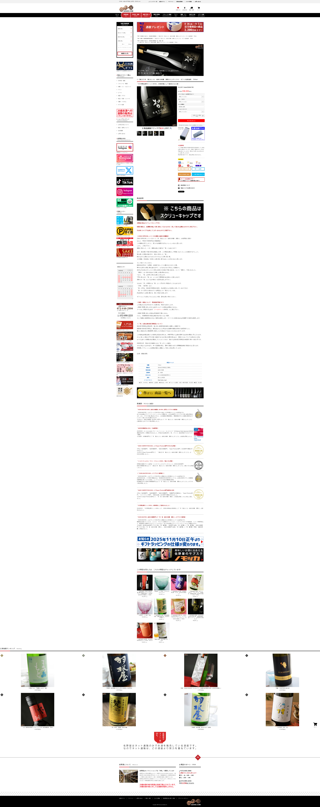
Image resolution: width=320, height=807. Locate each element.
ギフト (182, 163)
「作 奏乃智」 (180, 527)
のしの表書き (181, 104)
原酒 (182, 166)
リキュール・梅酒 (123, 83)
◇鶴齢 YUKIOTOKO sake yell (282, 688)
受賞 (199, 163)
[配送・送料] (191, 8)
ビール (120, 92)
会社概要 (120, 130)
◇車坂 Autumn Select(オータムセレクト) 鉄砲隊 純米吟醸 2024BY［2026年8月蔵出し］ (201, 688)
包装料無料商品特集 (148, 38)
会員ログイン (162, 1)
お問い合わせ (198, 1)
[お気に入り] (178, 8)
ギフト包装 (121, 104)
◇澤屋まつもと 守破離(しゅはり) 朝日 (38, 688)
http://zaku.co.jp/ (162, 380)
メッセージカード (182, 109)
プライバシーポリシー (183, 798)
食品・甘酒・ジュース (124, 98)
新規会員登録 (179, 1)
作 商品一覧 (160, 40)
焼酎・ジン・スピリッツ (124, 86)
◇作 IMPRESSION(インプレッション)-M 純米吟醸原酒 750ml (38, 727)
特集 (141, 38)
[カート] (199, 8)
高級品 (191, 163)
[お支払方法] (184, 8)
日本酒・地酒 (121, 80)
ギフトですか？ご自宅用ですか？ (186, 94)
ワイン (120, 89)
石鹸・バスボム (122, 101)
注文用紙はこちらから (126, 317)
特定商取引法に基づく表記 (169, 798)
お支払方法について (123, 124)
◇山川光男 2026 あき (283, 727)
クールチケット (159, 309)
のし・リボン (181, 99)
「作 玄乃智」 (181, 525)
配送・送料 (148, 798)
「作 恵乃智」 (191, 525)
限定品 (191, 166)
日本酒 (141, 36)
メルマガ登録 (189, 1)
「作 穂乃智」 (163, 525)
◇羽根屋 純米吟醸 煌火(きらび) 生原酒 (201, 727)
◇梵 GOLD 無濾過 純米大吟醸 (119, 727)
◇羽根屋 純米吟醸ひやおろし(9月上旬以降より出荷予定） (120, 688)
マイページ (170, 1)
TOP (138, 36)
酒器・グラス (121, 95)
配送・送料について (123, 127)
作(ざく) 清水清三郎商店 (150, 36)
